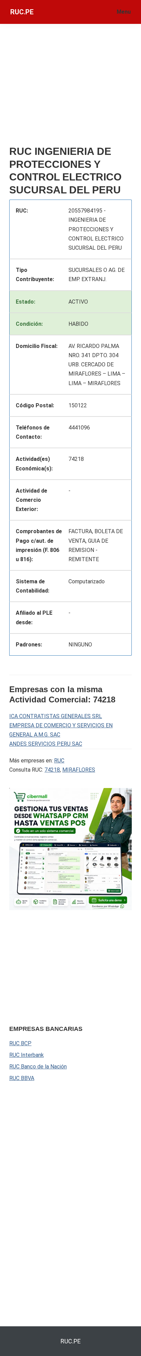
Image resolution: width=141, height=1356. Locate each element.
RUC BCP (20, 1043)
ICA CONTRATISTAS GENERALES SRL (55, 716)
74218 (52, 770)
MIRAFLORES (78, 770)
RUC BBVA (21, 1078)
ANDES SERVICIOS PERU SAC (45, 744)
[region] (60, 966)
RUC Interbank (26, 1055)
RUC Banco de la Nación (38, 1066)
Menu (124, 12)
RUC (59, 760)
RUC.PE (22, 12)
